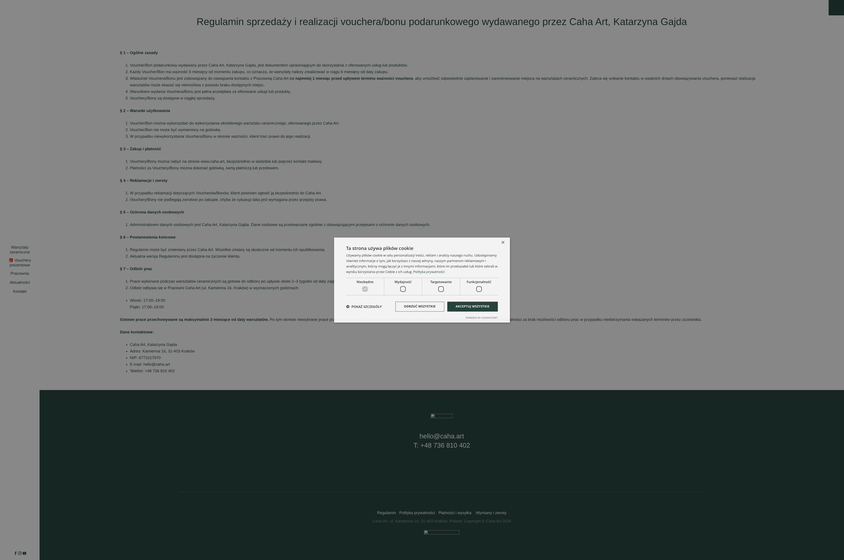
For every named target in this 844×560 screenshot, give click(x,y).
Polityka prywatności (429, 271)
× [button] (502, 242)
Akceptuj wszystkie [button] (472, 306)
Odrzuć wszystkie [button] (420, 306)
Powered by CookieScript (482, 317)
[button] (364, 306)
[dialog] (422, 280)
